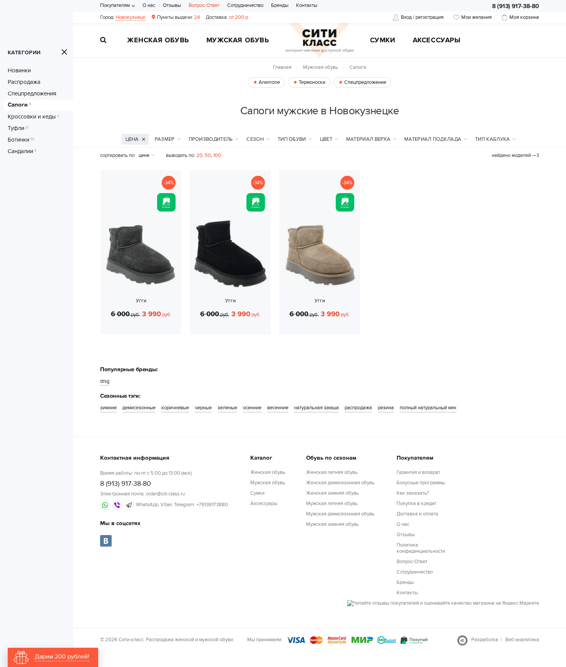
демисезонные (139, 408)
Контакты (306, 5)
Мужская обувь (237, 41)
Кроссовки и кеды (33, 116)
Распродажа (24, 81)
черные (203, 408)
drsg (104, 381)
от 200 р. (227, 17)
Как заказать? (413, 493)
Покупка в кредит (416, 503)
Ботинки (21, 139)
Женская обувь (158, 41)
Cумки (382, 41)
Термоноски (311, 82)
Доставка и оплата (417, 514)
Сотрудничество (245, 5)
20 (199, 155)
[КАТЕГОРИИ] (64, 52)
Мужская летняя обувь (332, 503)
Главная (282, 67)
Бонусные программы (421, 483)
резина (386, 408)
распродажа (358, 408)
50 (208, 155)
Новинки (19, 70)
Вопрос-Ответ (204, 5)
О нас (148, 5)
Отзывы (172, 5)
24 (178, 17)
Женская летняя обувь (332, 472)
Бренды (279, 5)
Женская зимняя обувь (332, 493)
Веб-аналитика (522, 640)
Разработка (484, 640)
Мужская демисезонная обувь (340, 514)
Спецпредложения (32, 93)
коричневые (175, 408)
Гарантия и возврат (418, 472)
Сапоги (19, 105)
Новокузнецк (131, 17)
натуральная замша (316, 408)
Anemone (269, 82)
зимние (108, 408)
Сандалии (22, 151)
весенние (277, 408)
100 (217, 155)
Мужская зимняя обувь (332, 524)
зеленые (227, 408)
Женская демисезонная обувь (340, 483)
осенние (252, 408)
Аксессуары (437, 41)
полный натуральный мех (428, 408)
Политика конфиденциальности (421, 548)
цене (144, 155)
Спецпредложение (364, 82)
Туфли (18, 128)
